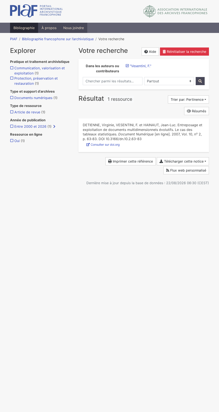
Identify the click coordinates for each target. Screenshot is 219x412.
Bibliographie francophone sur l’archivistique (58, 39)
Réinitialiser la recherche (186, 51)
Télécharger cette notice (183, 161)
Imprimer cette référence (132, 161)
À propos (48, 28)
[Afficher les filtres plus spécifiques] (54, 126)
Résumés (198, 111)
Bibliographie (24, 28)
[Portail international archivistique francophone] (36, 11)
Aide (152, 51)
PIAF (13, 39)
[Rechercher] (200, 81)
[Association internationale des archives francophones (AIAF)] (175, 11)
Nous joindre (73, 28)
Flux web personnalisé (187, 170)
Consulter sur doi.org (105, 144)
